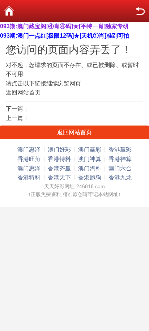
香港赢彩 (120, 150)
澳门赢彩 (89, 150)
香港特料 (59, 159)
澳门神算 (89, 159)
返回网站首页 (23, 92)
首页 (9, 10)
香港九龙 (120, 177)
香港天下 (59, 177)
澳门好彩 (59, 150)
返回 (140, 10)
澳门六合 (120, 168)
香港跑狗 (89, 177)
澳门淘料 (89, 168)
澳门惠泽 (29, 150)
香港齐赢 (59, 168)
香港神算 (120, 159)
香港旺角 (29, 159)
